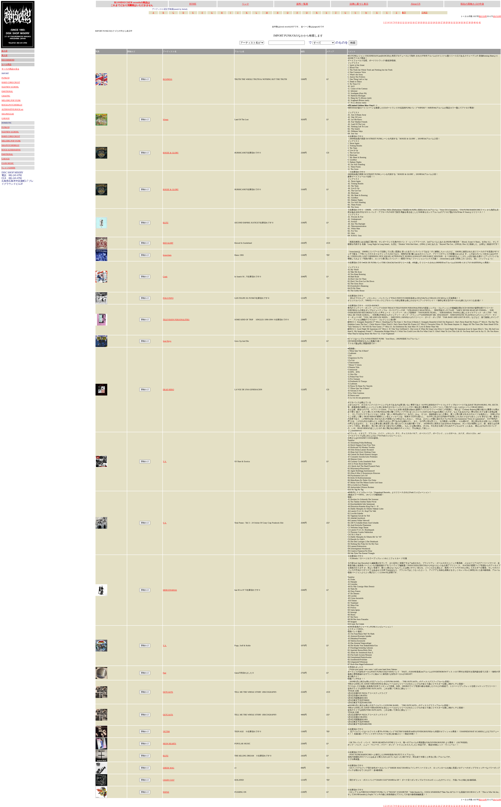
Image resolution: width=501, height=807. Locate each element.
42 (480, 22)
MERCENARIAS (170, 590)
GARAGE (6, 118)
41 (477, 22)
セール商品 (6, 64)
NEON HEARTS (169, 744)
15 (411, 22)
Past (164, 673)
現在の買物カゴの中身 (472, 4)
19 (421, 22)
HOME (192, 4)
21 (426, 22)
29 (447, 22)
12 (403, 22)
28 (444, 22)
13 (406, 22)
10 (398, 22)
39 (472, 22)
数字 (404, 13)
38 (469, 22)
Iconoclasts (167, 255)
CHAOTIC (6, 96)
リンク (245, 4)
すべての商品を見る (10, 69)
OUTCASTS (168, 692)
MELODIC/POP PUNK (11, 100)
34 (459, 22)
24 (434, 22)
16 (413, 22)
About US (415, 4)
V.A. (165, 461)
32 (454, 22)
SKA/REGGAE (8, 114)
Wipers (165, 119)
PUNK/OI (5, 78)
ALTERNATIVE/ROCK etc (12, 109)
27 (441, 22)
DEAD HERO (168, 389)
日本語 (424, 13)
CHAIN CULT (168, 780)
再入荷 (4, 55)
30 (449, 22)
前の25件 (483, 16)
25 (436, 22)
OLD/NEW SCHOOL (10, 87)
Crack (165, 277)
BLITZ (165, 223)
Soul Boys (167, 341)
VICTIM (166, 731)
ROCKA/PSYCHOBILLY (12, 105)
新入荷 (4, 51)
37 (467, 22)
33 (457, 22)
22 (429, 22)
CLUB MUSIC (8, 163)
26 (439, 22)
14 (408, 22)
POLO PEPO (168, 298)
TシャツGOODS (8, 168)
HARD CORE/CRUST (11, 82)
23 (431, 22)
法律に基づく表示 (359, 4)
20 (424, 22)
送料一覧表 (302, 4)
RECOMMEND (8, 60)
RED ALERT (168, 243)
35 (462, 22)
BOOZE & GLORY (170, 153)
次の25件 (497, 16)
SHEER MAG (168, 768)
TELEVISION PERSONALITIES (176, 320)
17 (416, 22)
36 (464, 22)
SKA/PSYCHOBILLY (10, 145)
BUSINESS (167, 79)
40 (475, 22)
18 (419, 22)
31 (452, 22)
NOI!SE (166, 792)
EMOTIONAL (7, 91)
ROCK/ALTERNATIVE (11, 150)
